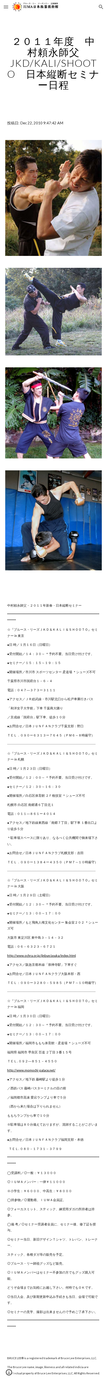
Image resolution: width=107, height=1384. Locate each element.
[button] (6, 7)
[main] (53, 63)
